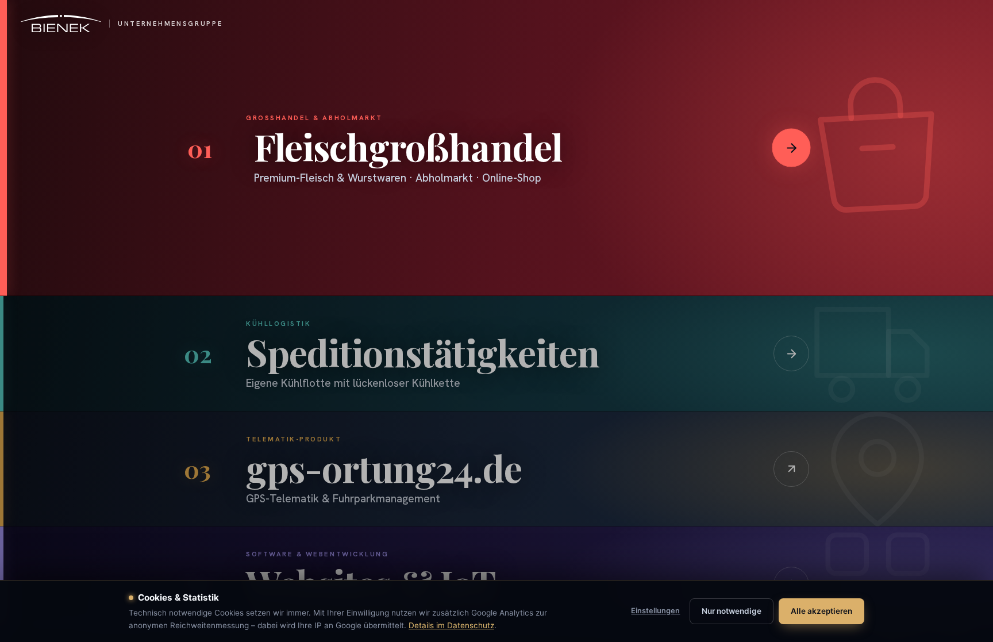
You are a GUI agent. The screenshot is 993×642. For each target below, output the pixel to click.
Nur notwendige (731, 611)
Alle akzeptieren (821, 611)
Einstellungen (655, 610)
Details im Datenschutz (451, 625)
